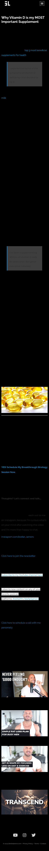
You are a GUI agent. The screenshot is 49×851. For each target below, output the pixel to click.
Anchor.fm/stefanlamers (26, 598)
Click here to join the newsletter (18, 556)
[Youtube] (15, 835)
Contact (43, 844)
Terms (36, 844)
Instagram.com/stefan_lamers (17, 537)
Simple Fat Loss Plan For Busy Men (21, 739)
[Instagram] (24, 835)
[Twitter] (33, 835)
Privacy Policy (28, 844)
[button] (42, 3)
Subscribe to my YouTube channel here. (22, 575)
